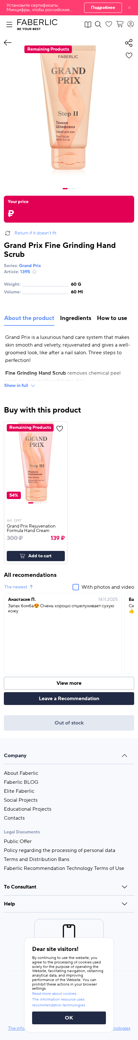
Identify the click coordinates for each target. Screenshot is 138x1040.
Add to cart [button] (40, 556)
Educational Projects (27, 809)
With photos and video (108, 587)
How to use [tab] (112, 318)
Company (15, 755)
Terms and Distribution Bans (36, 859)
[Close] (129, 8)
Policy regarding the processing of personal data (59, 850)
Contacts (14, 818)
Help (9, 904)
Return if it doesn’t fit (35, 233)
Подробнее (103, 8)
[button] (69, 7)
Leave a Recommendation (69, 698)
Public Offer (18, 841)
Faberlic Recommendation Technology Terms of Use (64, 868)
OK (69, 1018)
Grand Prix (30, 266)
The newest (15, 587)
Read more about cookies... (55, 993)
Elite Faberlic (19, 791)
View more (69, 683)
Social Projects (21, 800)
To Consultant (20, 887)
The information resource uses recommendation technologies (58, 1002)
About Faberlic (21, 773)
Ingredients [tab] (75, 318)
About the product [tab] (29, 318)
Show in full (16, 386)
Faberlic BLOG (21, 782)
